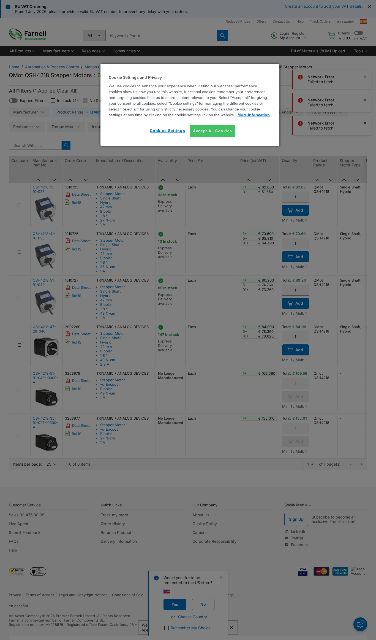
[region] (189, 105)
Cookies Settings (167, 130)
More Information (254, 115)
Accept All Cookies (212, 131)
